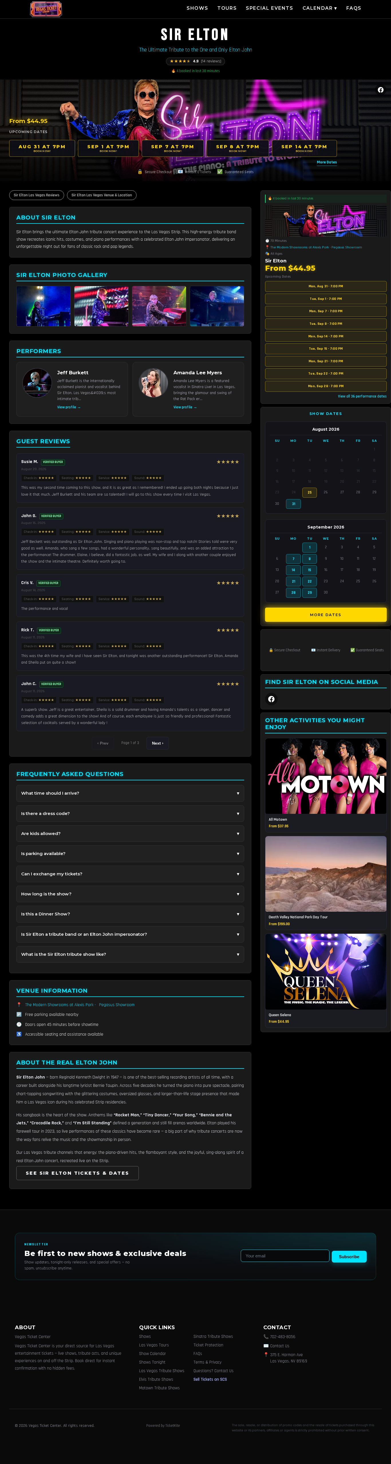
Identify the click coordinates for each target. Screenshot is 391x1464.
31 (293, 504)
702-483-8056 (282, 1337)
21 (293, 581)
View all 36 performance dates (362, 396)
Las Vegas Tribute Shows (161, 1371)
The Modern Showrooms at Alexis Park (59, 1005)
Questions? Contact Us (213, 1371)
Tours (227, 8)
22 (310, 581)
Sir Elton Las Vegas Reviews (37, 195)
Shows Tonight (152, 1362)
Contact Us (279, 1346)
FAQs (354, 8)
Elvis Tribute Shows (156, 1379)
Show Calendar (152, 1353)
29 (310, 592)
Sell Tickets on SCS (210, 1379)
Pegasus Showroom (117, 1005)
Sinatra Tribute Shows (213, 1336)
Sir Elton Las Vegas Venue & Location (102, 195)
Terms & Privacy (207, 1362)
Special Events (269, 8)
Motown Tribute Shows (159, 1388)
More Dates (327, 162)
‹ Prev (102, 743)
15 (309, 570)
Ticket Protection (208, 1345)
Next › (157, 743)
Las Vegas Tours (154, 1345)
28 (293, 592)
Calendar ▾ (320, 8)
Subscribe (349, 1256)
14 (293, 570)
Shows (197, 8)
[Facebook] (380, 90)
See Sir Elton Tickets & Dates (77, 1173)
